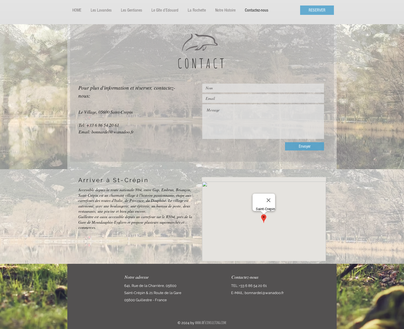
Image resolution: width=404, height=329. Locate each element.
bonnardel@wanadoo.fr (113, 132)
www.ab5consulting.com (210, 322)
